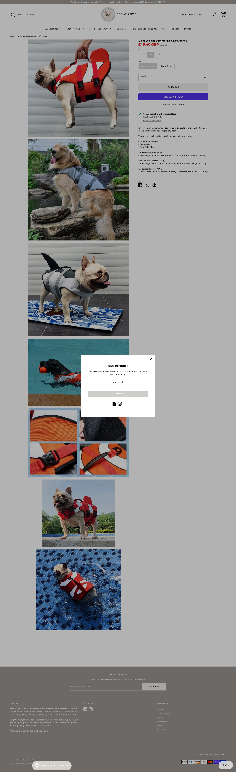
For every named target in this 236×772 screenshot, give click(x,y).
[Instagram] (120, 404)
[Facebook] (114, 404)
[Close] (150, 359)
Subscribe (118, 394)
